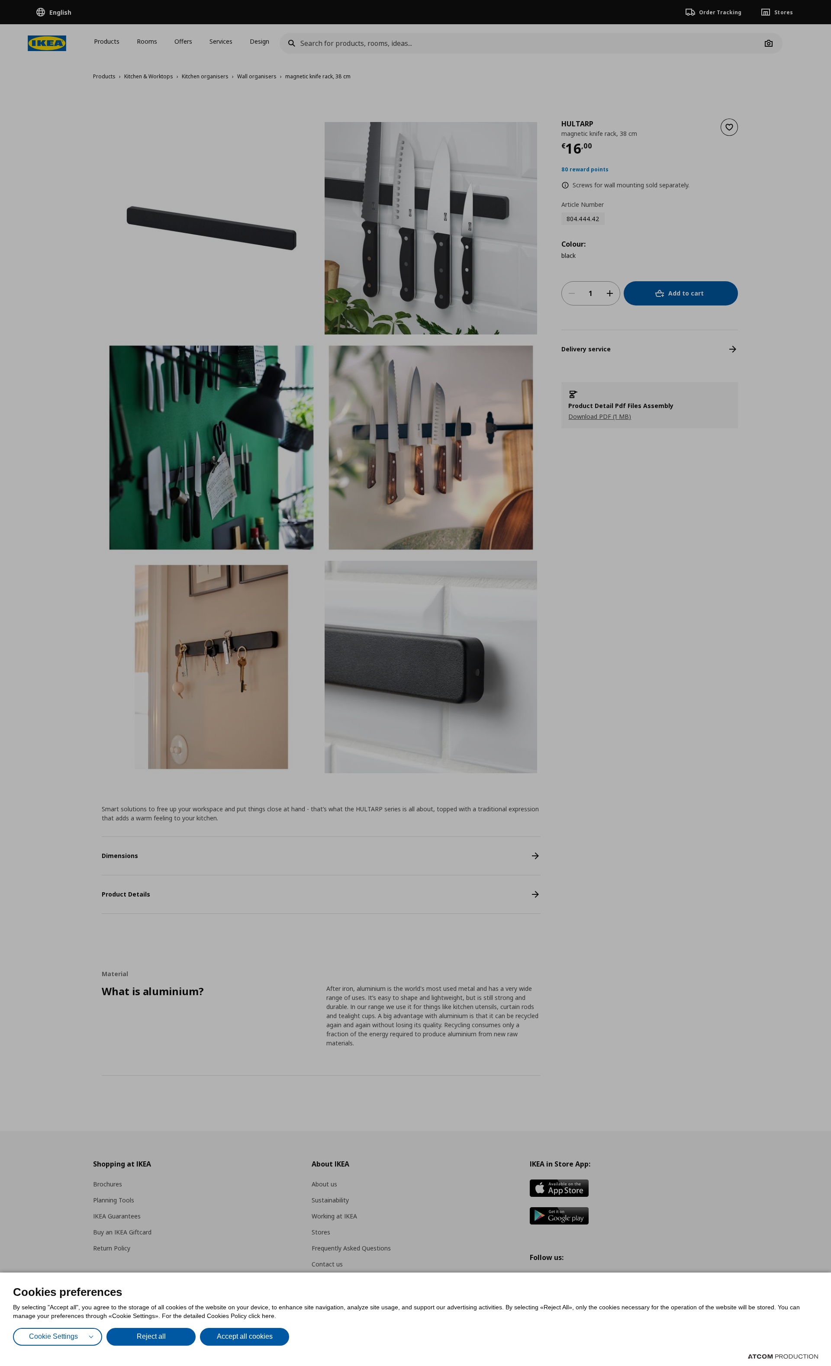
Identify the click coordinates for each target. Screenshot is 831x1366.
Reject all (151, 1336)
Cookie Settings (53, 1336)
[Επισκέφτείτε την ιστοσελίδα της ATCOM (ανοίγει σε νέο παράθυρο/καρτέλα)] (783, 1356)
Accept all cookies (245, 1336)
